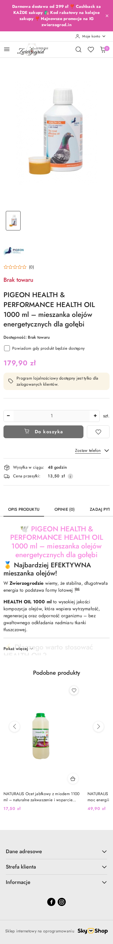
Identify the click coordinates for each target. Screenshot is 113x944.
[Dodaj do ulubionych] (98, 431)
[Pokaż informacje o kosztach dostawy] (70, 476)
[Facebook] (51, 902)
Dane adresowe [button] (24, 851)
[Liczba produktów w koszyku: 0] (103, 49)
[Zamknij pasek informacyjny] (107, 15)
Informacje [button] (18, 882)
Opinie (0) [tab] (64, 509)
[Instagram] (62, 902)
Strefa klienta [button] (21, 867)
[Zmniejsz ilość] (8, 416)
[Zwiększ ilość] (95, 416)
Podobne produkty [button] (56, 673)
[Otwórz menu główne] (6, 49)
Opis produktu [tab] (23, 509)
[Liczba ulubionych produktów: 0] (91, 49)
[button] (18, 267)
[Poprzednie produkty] (14, 726)
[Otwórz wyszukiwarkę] (78, 49)
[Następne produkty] (98, 726)
